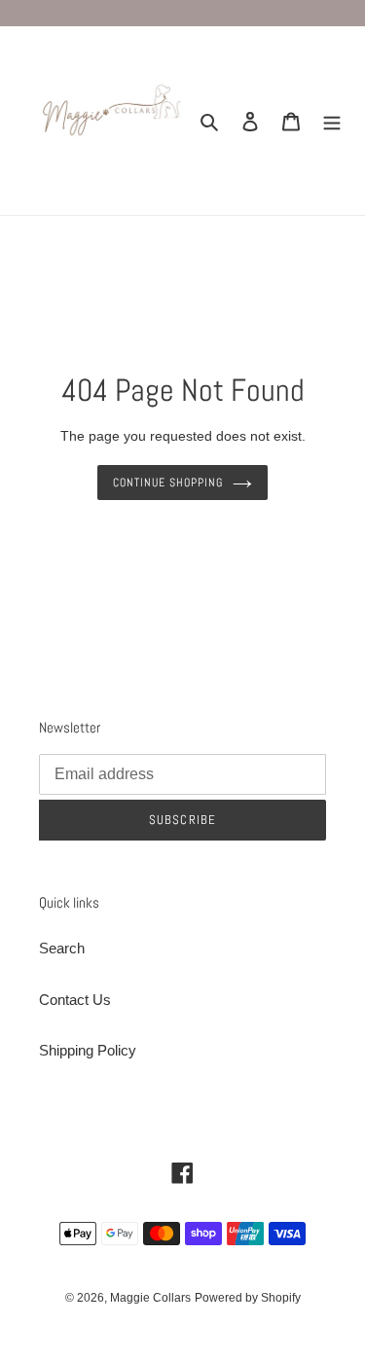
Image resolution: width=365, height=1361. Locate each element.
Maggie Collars (150, 1298)
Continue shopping (168, 482)
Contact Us (75, 999)
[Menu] (331, 121)
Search (62, 948)
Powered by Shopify (248, 1298)
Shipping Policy (87, 1050)
